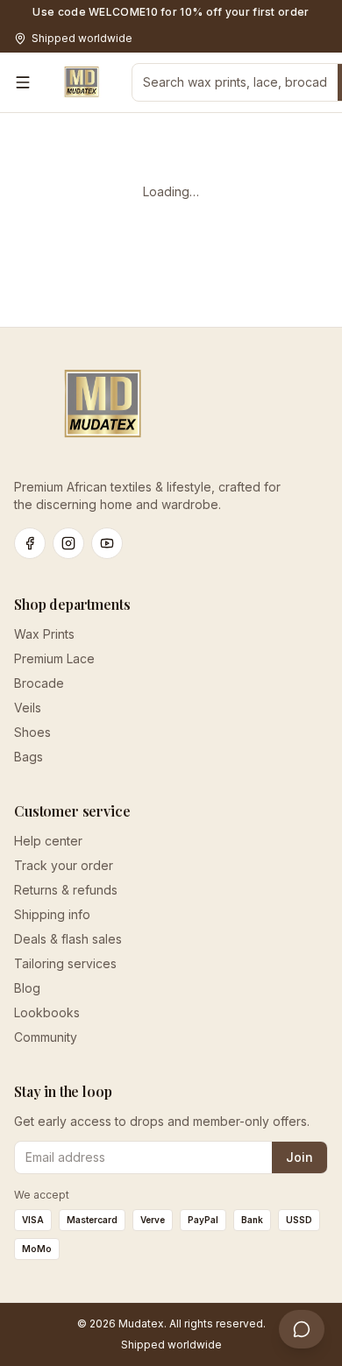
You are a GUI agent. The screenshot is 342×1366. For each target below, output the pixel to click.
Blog (27, 987)
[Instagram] (68, 543)
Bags (28, 756)
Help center (48, 840)
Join (299, 1157)
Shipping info (52, 914)
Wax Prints (44, 633)
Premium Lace (54, 658)
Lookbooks (47, 1012)
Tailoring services (65, 963)
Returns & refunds (66, 889)
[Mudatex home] (81, 82)
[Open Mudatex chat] (301, 1329)
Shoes (32, 732)
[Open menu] (23, 82)
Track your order (63, 865)
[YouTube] (107, 543)
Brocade (39, 683)
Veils (27, 707)
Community (45, 1037)
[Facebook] (30, 543)
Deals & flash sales (68, 938)
